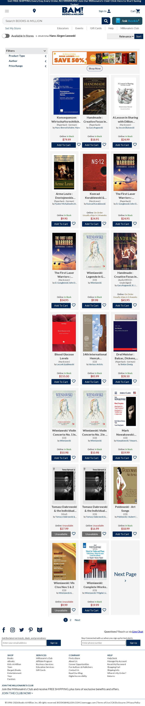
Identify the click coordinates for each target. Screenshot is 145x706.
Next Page (125, 577)
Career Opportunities (79, 664)
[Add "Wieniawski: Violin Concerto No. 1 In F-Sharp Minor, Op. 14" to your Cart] (64, 458)
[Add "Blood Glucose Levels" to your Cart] (64, 381)
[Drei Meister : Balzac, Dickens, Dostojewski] (125, 333)
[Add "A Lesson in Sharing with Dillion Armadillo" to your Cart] (125, 145)
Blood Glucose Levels (64, 356)
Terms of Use (103, 702)
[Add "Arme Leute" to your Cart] (64, 224)
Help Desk (112, 658)
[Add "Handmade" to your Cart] (94, 145)
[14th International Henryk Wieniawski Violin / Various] (94, 333)
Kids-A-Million (14, 664)
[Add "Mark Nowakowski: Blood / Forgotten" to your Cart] (125, 458)
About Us (73, 661)
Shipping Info (113, 670)
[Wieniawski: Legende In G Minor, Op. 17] (94, 251)
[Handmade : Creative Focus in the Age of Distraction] (94, 96)
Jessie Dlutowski (126, 127)
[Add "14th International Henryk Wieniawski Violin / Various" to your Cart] (94, 381)
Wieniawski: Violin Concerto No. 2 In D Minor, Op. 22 (94, 432)
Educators (63, 28)
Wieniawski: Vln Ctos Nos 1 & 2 (64, 584)
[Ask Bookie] (127, 21)
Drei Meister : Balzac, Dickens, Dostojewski (125, 356)
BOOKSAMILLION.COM (68, 702)
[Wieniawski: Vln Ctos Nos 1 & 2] (64, 561)
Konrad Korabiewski (96, 203)
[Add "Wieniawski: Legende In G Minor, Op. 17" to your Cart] (94, 305)
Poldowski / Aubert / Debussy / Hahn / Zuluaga (125, 518)
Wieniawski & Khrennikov (65, 594)
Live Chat (137, 631)
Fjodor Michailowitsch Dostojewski (65, 205)
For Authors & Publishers (81, 667)
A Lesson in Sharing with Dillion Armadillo (125, 119)
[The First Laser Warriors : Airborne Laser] (125, 172)
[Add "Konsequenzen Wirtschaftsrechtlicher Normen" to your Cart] (66, 145)
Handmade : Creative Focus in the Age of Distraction (94, 119)
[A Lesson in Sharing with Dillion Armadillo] (125, 96)
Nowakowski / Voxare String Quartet (127, 442)
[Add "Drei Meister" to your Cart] (125, 381)
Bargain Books (14, 670)
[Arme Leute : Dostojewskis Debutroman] (64, 172)
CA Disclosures (118, 702)
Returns (111, 676)
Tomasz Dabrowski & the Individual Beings (64, 509)
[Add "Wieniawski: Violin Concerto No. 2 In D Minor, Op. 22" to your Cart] (94, 458)
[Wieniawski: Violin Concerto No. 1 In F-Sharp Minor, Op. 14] (64, 409)
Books (10, 658)
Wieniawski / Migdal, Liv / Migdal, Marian (96, 594)
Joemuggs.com (88, 702)
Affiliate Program (44, 661)
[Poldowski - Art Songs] (125, 485)
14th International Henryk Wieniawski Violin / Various (94, 356)
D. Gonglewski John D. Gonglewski (126, 205)
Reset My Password (116, 664)
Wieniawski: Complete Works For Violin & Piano (94, 585)
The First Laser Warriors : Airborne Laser (125, 196)
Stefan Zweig (127, 364)
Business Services (44, 664)
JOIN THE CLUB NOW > (17, 693)
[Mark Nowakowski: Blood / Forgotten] (125, 409)
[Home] (72, 11)
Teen (9, 667)
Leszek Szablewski (65, 364)
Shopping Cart (113, 667)
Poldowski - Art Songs (125, 508)
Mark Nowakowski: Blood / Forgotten (125, 432)
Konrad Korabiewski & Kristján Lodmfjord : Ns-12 (94, 196)
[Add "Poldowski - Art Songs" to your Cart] (125, 534)
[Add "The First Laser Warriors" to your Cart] (125, 224)
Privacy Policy (133, 702)
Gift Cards (96, 28)
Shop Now (95, 68)
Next (77, 619)
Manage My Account (117, 661)
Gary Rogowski (96, 127)
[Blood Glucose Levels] (64, 333)
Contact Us (74, 670)
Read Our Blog (75, 673)
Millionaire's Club (130, 28)
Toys (9, 676)
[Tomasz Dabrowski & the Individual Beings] (64, 485)
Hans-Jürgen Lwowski (70, 129)
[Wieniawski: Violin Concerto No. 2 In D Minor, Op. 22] (94, 409)
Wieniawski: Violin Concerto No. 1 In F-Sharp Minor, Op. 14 (64, 432)
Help (111, 28)
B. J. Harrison (128, 287)
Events (79, 28)
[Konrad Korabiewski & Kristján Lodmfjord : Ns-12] (94, 172)
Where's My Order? (116, 673)
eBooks (11, 661)
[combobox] (59, 20)
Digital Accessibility (78, 676)
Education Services (45, 667)
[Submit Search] (106, 20)
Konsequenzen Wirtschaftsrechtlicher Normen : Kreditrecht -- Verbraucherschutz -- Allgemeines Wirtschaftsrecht (66, 119)
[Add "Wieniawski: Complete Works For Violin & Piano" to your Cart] (94, 610)
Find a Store (74, 658)
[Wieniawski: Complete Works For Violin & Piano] (94, 561)
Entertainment (14, 673)
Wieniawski (96, 282)
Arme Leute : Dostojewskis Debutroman (64, 196)
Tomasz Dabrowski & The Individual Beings (64, 518)
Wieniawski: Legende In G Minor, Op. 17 (95, 275)
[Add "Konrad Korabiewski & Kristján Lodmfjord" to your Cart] (94, 224)
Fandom (11, 679)
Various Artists (96, 364)
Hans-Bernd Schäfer (64, 127)
